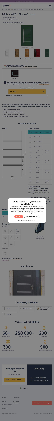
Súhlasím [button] (18, 216)
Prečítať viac (34, 213)
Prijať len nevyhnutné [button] (32, 216)
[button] (27, 220)
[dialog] (27, 210)
